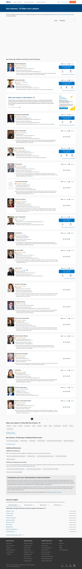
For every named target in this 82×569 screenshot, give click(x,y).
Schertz (71, 425)
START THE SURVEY (63, 108)
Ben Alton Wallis (19, 250)
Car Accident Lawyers (45, 554)
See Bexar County (10, 432)
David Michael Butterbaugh (22, 114)
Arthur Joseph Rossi (20, 217)
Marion (50, 425)
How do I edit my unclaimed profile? (14, 472)
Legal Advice (8, 547)
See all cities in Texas (10, 433)
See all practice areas (10, 444)
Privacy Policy (15, 564)
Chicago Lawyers (27, 547)
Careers (60, 545)
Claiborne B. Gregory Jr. (11, 517)
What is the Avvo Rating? (61, 456)
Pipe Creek (65, 425)
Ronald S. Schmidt (10, 522)
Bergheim (9, 425)
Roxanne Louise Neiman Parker (23, 400)
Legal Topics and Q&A (40, 2)
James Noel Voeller (20, 80)
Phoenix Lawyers (27, 556)
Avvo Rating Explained (63, 549)
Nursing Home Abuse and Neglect (54, 440)
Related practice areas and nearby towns (61, 14)
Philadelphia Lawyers (28, 554)
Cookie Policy (22, 564)
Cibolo (33, 425)
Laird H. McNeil (9, 515)
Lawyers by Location (17, 2)
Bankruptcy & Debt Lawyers (46, 543)
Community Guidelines (30, 564)
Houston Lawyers (27, 549)
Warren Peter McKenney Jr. (12, 529)
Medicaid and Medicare (69, 440)
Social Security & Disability (12, 440)
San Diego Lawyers (27, 560)
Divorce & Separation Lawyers (47, 556)
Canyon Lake (27, 425)
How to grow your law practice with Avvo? (15, 469)
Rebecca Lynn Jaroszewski (22, 318)
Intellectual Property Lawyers (46, 558)
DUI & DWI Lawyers (45, 549)
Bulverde (20, 425)
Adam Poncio (18, 268)
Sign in (73, 2)
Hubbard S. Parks (10, 511)
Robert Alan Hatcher (10, 520)
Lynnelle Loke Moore (20, 199)
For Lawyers (8, 554)
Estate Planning (24, 440)
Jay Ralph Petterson (20, 301)
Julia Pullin (18, 370)
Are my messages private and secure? (45, 456)
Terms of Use (8, 564)
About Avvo (61, 543)
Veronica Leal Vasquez (20, 284)
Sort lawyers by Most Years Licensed (14, 535)
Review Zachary (25, 388)
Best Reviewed (58, 505)
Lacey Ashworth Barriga (21, 181)
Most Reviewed (44, 505)
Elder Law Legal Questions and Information (16, 456)
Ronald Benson (9, 526)
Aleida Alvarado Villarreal (21, 336)
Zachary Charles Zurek (21, 387)
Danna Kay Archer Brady (21, 353)
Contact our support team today (54, 492)
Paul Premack (18, 164)
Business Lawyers (44, 545)
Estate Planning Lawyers (46, 552)
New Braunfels (57, 425)
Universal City (10, 429)
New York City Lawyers (28, 543)
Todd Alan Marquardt (20, 63)
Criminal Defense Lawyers (46, 547)
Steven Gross (9, 524)
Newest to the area (29, 505)
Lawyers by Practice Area (29, 2)
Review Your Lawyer (10, 545)
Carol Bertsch (18, 233)
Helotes (45, 425)
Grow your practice (64, 2)
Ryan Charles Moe (19, 148)
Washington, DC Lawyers (28, 552)
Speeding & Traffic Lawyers (46, 560)
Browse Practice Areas (10, 549)
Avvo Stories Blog (9, 552)
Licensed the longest (13, 504)
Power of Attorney (41, 440)
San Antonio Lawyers (28, 558)
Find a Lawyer (9, 543)
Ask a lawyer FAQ (31, 456)
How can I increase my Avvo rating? (50, 469)
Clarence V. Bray (9, 513)
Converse (39, 425)
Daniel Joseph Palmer (20, 130)
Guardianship (32, 440)
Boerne (14, 425)
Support (60, 547)
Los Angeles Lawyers (28, 545)
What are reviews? (11, 459)
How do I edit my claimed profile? (34, 469)
